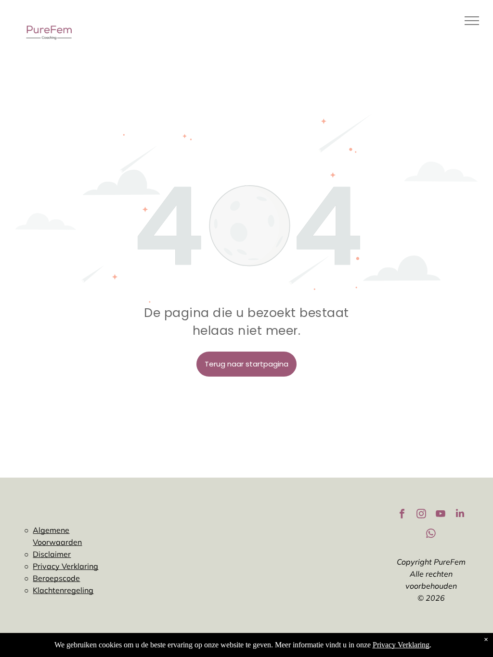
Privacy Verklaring (65, 566)
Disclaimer (52, 554)
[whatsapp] (431, 534)
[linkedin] (459, 515)
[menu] (471, 20)
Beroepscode (56, 578)
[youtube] (440, 515)
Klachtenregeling (63, 590)
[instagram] (421, 515)
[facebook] (402, 515)
